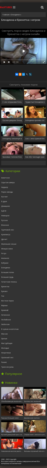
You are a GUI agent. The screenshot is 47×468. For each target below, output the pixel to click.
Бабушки (4, 263)
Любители (5, 324)
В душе (4, 201)
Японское (5, 225)
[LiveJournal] (30, 74)
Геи (2, 296)
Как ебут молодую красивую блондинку (34, 157)
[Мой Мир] (23, 74)
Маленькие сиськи (8, 244)
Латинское (5, 315)
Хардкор (4, 187)
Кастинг (4, 196)
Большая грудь (7, 277)
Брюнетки (5, 286)
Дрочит (4, 239)
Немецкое (5, 215)
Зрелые (4, 338)
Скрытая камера (8, 182)
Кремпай (4, 310)
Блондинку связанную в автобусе (12, 138)
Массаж (4, 334)
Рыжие (4, 362)
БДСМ (3, 211)
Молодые (5, 348)
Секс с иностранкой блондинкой (34, 138)
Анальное (5, 258)
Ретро (3, 253)
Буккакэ (4, 291)
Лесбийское (6, 319)
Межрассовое (7, 249)
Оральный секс (7, 357)
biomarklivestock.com (6, 7)
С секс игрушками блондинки (12, 102)
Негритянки (6, 353)
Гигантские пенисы (9, 282)
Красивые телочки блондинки (12, 157)
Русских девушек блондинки (12, 120)
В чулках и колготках (10, 329)
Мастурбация (6, 343)
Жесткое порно (7, 301)
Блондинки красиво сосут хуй (34, 120)
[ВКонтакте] (16, 74)
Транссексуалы (7, 367)
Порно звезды (7, 192)
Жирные (4, 305)
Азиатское (5, 178)
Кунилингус (5, 234)
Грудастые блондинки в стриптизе (34, 102)
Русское (4, 220)
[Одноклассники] (20, 74)
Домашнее (5, 206)
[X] (26, 74)
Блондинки (5, 267)
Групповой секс (7, 230)
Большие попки (7, 272)
